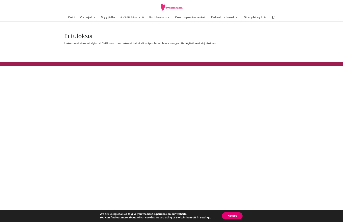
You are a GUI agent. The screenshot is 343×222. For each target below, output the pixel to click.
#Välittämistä (132, 17)
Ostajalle (88, 17)
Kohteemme (159, 17)
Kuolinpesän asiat (190, 17)
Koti (71, 17)
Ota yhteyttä (255, 17)
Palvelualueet (223, 17)
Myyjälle (108, 17)
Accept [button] (232, 216)
